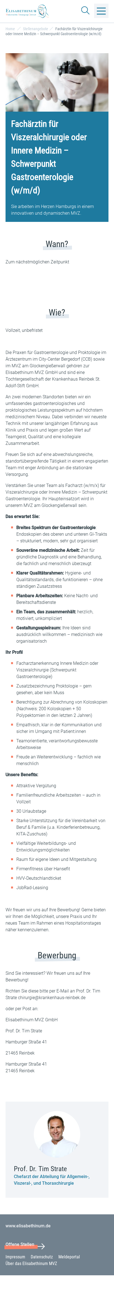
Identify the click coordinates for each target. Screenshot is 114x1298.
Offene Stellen (20, 1244)
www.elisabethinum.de (28, 1225)
